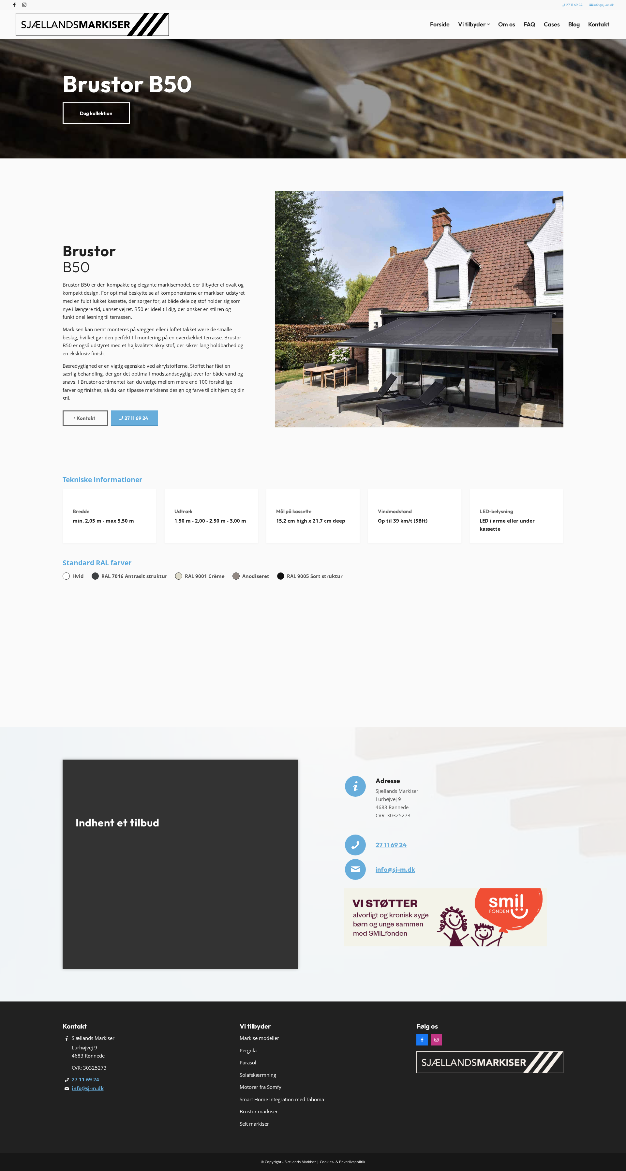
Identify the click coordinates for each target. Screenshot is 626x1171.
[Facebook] (422, 1039)
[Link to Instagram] (24, 5)
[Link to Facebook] (14, 5)
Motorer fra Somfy (260, 1087)
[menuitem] (572, 5)
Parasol (248, 1062)
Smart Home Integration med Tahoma (282, 1099)
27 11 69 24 (574, 5)
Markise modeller (259, 1038)
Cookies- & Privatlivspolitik (342, 1161)
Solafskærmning (258, 1075)
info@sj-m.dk (603, 5)
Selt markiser (254, 1123)
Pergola (248, 1050)
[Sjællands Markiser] (92, 24)
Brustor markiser (259, 1111)
